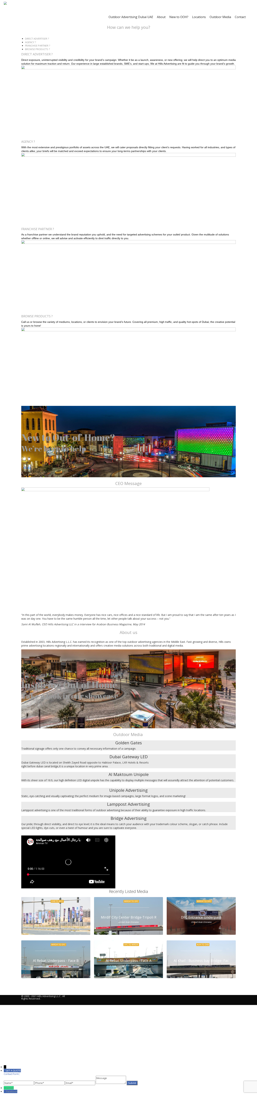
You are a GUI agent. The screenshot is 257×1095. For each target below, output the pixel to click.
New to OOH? (178, 17)
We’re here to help (53, 449)
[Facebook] (5, 1091)
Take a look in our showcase (69, 696)
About (161, 17)
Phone (10, 1088)
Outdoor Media (220, 17)
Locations (199, 17)
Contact (240, 17)
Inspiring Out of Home (69, 684)
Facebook (11, 1091)
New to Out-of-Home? (68, 437)
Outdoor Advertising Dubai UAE (131, 17)
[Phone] (5, 1088)
